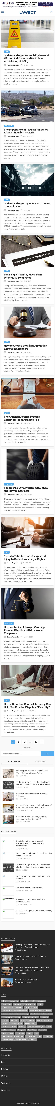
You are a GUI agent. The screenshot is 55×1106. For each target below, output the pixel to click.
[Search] (51, 12)
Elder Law (4, 1069)
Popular (15, 761)
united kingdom (8, 1040)
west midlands (21, 1040)
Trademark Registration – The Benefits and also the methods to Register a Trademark (33, 783)
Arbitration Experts (38, 1001)
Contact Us (5, 1055)
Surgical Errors (8, 1033)
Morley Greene (30, 1023)
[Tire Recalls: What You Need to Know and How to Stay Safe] (27, 464)
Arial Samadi (7, 1004)
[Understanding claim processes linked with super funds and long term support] (7, 971)
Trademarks (5, 1083)
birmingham (18, 1004)
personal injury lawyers (36, 1027)
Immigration (5, 1090)
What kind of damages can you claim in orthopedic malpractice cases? (31, 818)
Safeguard (21, 1030)
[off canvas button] (2, 12)
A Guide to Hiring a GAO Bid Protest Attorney (34, 911)
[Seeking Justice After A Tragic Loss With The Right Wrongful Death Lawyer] (7, 948)
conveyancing (23, 1014)
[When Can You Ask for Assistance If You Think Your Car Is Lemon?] (8, 856)
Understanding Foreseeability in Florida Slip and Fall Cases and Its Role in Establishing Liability (27, 58)
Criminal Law (46, 1014)
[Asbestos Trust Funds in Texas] (7, 982)
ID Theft (4, 1076)
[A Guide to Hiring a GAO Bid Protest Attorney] (8, 914)
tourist (29, 1033)
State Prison (32, 1030)
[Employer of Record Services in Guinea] (7, 959)
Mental (5, 1023)
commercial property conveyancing (15, 1011)
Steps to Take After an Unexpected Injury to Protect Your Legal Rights (24, 558)
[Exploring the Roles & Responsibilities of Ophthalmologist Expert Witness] (8, 773)
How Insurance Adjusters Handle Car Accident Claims (30, 900)
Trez (36, 1033)
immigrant (14, 1020)
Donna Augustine (13, 65)
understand (48, 1036)
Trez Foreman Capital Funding (13, 1036)
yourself (32, 1040)
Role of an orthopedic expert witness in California (31, 795)
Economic (44, 1017)
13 (36, 742)
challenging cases (31, 1007)
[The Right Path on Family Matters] (8, 891)
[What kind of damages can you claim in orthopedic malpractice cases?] (8, 819)
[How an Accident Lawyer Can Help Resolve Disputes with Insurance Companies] (27, 603)
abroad (5, 1001)
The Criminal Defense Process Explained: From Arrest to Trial (22, 418)
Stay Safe (42, 1030)
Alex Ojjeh (25, 1001)
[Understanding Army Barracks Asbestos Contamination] (27, 180)
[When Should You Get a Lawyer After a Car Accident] (8, 879)
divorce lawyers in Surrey (11, 1017)
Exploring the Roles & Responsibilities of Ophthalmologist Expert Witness (32, 772)
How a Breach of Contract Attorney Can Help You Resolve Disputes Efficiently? (27, 706)
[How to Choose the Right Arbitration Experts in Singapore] (27, 322)
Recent (42, 761)
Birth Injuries (30, 1004)
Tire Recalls (20, 1033)
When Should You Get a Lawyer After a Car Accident (33, 877)
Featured (8, 126)
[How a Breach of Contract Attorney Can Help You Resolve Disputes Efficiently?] (27, 680)
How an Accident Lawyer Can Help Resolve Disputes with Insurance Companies (24, 630)
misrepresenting (16, 1023)
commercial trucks (9, 1014)
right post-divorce (9, 1030)
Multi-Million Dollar (9, 1027)
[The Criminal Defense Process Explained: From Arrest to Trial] (27, 393)
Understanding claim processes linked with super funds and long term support (32, 969)
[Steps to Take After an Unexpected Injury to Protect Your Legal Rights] (27, 532)
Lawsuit (31, 1020)
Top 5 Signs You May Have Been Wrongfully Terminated (23, 276)
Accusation (14, 1001)
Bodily (40, 1004)
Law (6, 52)
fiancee (5, 1020)
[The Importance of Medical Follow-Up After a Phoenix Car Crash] (27, 106)
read (49, 1027)
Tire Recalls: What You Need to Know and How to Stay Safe (26, 489)
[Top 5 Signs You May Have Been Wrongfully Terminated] (27, 251)
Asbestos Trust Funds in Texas (26, 979)
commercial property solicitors (40, 1011)
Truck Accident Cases (33, 1036)
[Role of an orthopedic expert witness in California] (8, 796)
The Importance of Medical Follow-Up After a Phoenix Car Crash (26, 131)
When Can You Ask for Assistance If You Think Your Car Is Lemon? (34, 854)
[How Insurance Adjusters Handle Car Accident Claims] (8, 899)
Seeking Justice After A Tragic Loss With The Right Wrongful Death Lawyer (32, 946)
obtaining (22, 1027)
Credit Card (35, 1014)
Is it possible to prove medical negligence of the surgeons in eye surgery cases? (33, 806)
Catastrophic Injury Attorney (12, 1007)
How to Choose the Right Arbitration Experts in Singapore (25, 347)
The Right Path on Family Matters (29, 888)
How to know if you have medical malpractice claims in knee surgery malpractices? (30, 843)
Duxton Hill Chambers (30, 1017)
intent (23, 1020)
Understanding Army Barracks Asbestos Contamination (27, 205)
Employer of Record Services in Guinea (30, 956)
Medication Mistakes (44, 1020)
